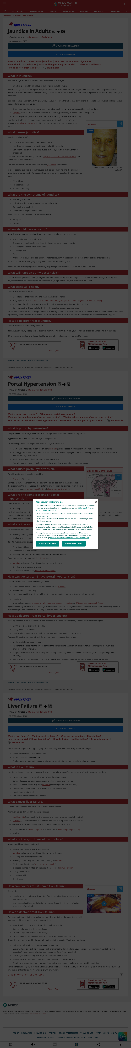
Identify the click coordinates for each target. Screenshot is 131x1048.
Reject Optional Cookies (73, 543)
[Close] (96, 502)
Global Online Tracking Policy (46, 510)
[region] (65, 524)
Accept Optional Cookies (47, 543)
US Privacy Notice (84, 508)
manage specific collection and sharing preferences (69, 538)
